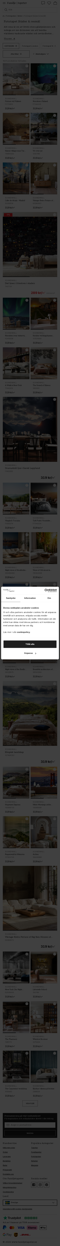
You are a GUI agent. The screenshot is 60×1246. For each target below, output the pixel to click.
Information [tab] (30, 598)
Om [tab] (49, 598)
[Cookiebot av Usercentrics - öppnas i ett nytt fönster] (44, 590)
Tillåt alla (30, 644)
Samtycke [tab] (11, 598)
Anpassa (28, 653)
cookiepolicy (23, 632)
